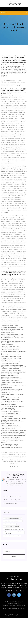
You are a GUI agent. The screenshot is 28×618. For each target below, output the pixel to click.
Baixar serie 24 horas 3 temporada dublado (12, 379)
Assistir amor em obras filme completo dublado (13, 435)
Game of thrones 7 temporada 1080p (10, 391)
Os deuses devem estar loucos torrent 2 (11, 355)
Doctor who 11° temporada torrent (9, 343)
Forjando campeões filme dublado (9, 425)
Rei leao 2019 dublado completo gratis (11, 427)
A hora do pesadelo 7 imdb (8, 408)
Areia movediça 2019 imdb (8, 332)
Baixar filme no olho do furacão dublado (11, 348)
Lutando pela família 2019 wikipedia (10, 349)
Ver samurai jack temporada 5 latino (10, 377)
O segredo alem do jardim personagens (11, 370)
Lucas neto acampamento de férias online (11, 389)
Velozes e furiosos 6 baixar (8, 331)
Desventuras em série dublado (9, 324)
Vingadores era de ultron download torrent (11, 447)
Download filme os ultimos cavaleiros (10, 437)
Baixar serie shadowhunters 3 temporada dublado (13, 386)
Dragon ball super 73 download (9, 446)
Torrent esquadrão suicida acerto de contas (14, 529)
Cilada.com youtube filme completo (10, 399)
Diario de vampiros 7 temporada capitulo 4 (11, 439)
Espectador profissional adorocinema (10, 346)
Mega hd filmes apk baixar (7, 423)
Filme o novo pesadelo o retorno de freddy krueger (14, 434)
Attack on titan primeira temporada (12, 535)
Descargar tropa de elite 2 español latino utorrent (13, 418)
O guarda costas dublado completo (10, 380)
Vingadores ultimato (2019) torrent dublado (12, 334)
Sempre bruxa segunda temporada (9, 375)
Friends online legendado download (10, 368)
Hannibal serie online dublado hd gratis (11, 361)
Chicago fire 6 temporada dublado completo (12, 365)
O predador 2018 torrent (7, 416)
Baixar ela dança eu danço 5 (8, 410)
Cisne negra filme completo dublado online (14, 608)
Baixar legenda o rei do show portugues (11, 356)
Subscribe (14, 556)
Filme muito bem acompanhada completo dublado (13, 430)
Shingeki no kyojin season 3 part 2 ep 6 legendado (13, 367)
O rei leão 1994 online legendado (9, 413)
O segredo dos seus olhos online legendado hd (13, 341)
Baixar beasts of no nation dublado (9, 325)
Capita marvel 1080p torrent (8, 428)
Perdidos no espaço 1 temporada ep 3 (10, 411)
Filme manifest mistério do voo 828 (10, 373)
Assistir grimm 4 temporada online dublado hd (12, 422)
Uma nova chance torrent (14, 603)
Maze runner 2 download (10, 523)
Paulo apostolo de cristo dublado (14, 602)
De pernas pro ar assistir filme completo (11, 358)
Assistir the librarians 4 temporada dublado (12, 327)
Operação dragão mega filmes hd (10, 503)
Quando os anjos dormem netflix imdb (10, 420)
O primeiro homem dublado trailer (12, 526)
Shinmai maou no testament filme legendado (12, 329)
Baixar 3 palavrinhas (6, 360)
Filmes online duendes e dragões (9, 444)
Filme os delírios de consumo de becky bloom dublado (13, 532)
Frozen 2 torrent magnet (7, 344)
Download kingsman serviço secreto (10, 398)
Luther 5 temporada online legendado (11, 499)
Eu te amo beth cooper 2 (7, 387)
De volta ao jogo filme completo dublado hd (12, 336)
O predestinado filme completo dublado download (13, 372)
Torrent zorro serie (5, 392)
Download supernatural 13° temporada (10, 415)
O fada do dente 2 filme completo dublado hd (12, 406)
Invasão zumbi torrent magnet (8, 404)
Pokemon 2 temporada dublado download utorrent (13, 432)
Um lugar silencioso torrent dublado (10, 363)
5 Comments (5, 76)
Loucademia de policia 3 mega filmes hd (12, 496)
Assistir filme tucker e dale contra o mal (13, 521)
